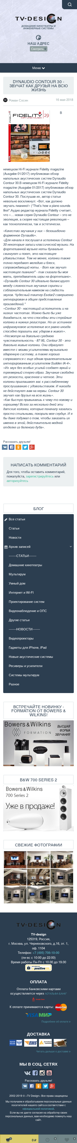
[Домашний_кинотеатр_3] (38, 859)
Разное (14, 684)
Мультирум (17, 574)
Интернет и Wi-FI (21, 592)
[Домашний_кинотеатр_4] (61, 859)
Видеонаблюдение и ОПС (28, 610)
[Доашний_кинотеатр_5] (15, 859)
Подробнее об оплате (55, 1021)
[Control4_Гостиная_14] (61, 877)
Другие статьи (19, 620)
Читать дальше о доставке (52, 1051)
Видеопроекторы (21, 638)
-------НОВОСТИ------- (24, 629)
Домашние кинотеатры (25, 565)
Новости (15, 537)
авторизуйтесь (17, 480)
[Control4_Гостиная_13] (15, 894)
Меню (37, 67)
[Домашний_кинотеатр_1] (15, 877)
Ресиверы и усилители (25, 665)
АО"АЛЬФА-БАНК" (56, 993)
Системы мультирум (24, 675)
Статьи (14, 528)
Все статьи (17, 519)
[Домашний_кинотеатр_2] (38, 877)
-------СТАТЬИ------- (22, 555)
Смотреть (37, 49)
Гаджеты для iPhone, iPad (27, 647)
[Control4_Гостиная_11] (38, 894)
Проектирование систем (26, 601)
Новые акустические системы (31, 656)
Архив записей (19, 546)
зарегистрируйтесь (40, 476)
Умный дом (17, 583)
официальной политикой (38, 1109)
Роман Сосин (18, 100)
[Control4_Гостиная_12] (61, 894)
